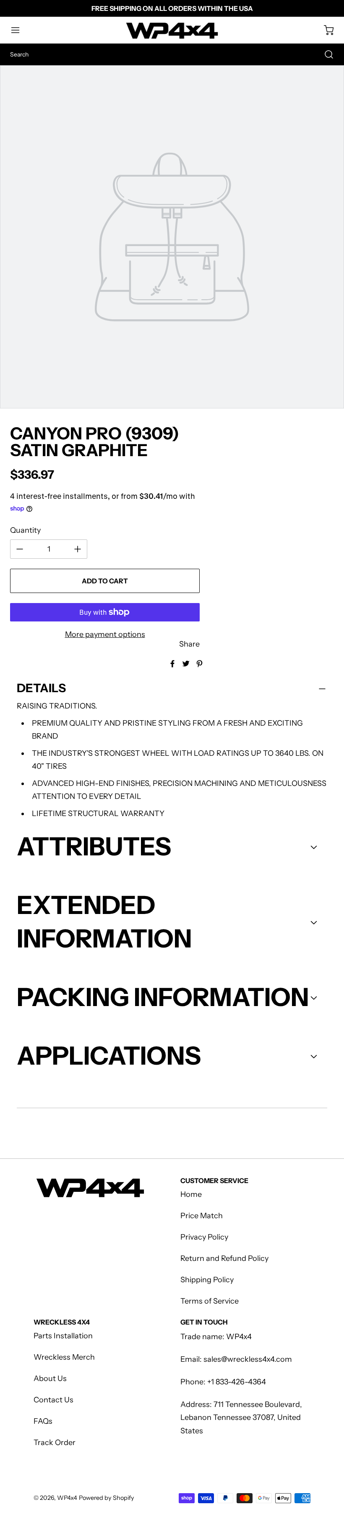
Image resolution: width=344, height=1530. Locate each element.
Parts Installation (63, 1335)
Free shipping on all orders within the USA (172, 8)
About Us (50, 1378)
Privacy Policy (204, 1237)
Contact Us (53, 1399)
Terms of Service (209, 1301)
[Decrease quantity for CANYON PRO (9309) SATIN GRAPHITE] (19, 549)
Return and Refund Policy (224, 1258)
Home (191, 1194)
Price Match (201, 1215)
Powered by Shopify (106, 1498)
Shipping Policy (207, 1279)
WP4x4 (67, 1498)
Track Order (55, 1442)
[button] (19, 30)
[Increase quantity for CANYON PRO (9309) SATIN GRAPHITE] (77, 549)
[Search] (324, 54)
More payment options (105, 634)
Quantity (25, 530)
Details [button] (41, 688)
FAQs (43, 1421)
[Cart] (324, 30)
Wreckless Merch (64, 1357)
